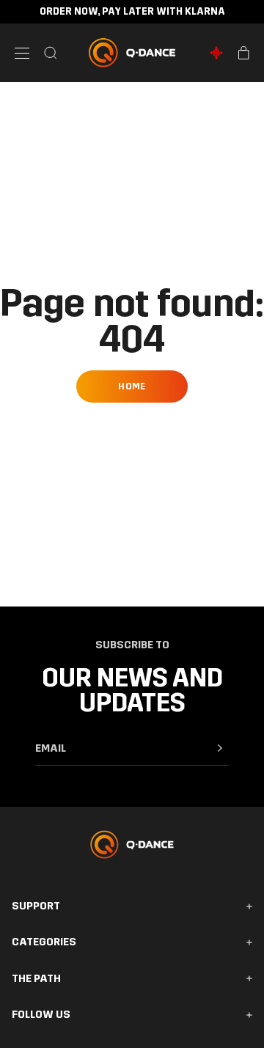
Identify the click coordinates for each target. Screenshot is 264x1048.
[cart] (243, 52)
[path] (216, 52)
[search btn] (50, 52)
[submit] (220, 748)
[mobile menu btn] (22, 53)
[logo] (132, 52)
